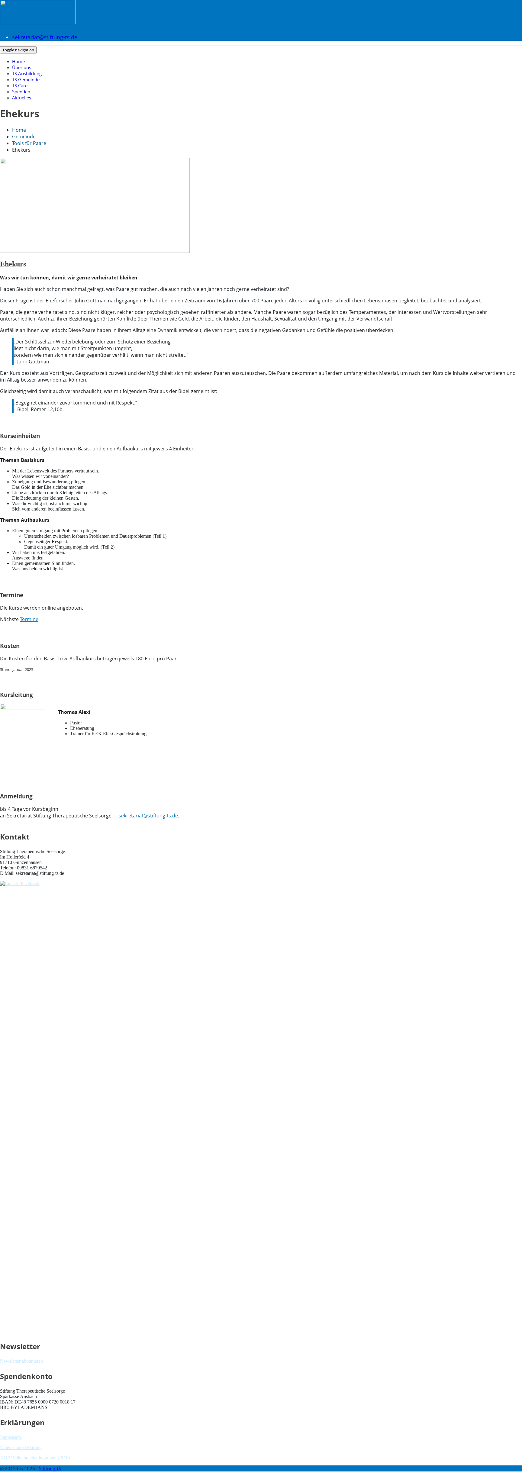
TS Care (19, 85)
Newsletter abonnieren (21, 1361)
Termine (29, 619)
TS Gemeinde (26, 79)
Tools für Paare (29, 143)
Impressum (11, 1437)
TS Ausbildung (27, 73)
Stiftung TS (50, 1468)
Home (18, 61)
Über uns (21, 67)
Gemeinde (24, 136)
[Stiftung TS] (38, 18)
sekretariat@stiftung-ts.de (44, 37)
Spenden (21, 92)
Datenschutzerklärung (21, 1447)
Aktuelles (21, 98)
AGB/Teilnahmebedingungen (28, 1457)
